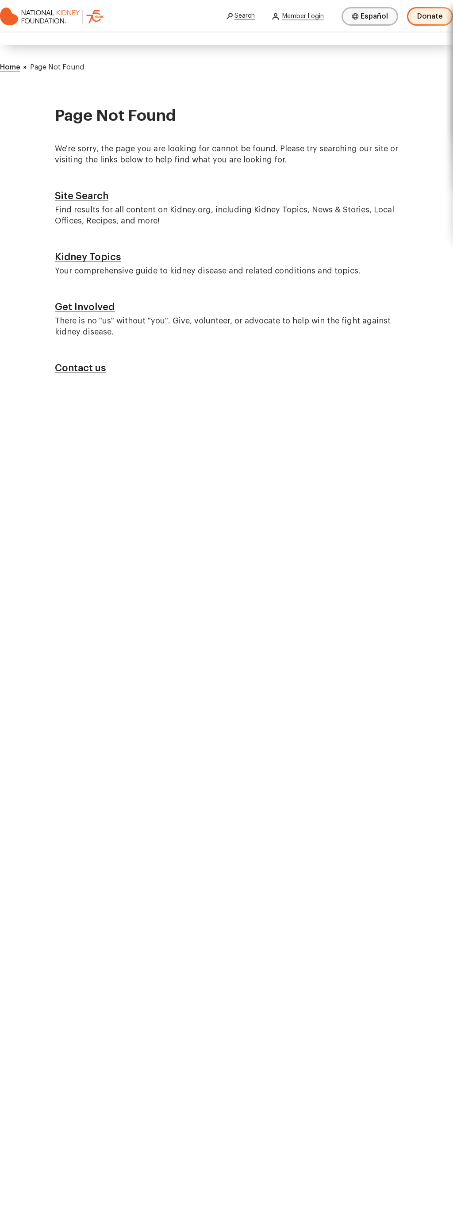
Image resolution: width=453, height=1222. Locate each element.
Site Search (81, 196)
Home (10, 67)
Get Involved (85, 307)
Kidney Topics (88, 257)
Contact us (80, 368)
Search (244, 16)
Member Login (303, 16)
